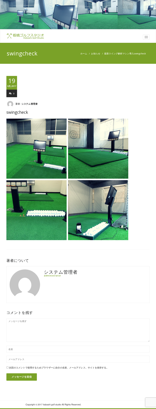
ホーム (83, 53)
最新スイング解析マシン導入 (119, 53)
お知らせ (95, 53)
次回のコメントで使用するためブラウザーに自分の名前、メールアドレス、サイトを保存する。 (59, 367)
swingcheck (17, 112)
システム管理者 (29, 103)
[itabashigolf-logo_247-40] (25, 36)
